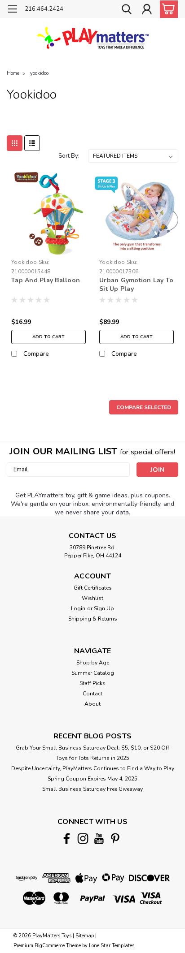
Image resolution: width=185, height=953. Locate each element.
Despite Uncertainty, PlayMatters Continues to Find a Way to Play (92, 768)
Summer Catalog (92, 673)
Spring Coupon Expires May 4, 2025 (92, 778)
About (92, 703)
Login (78, 608)
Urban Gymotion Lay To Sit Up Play (136, 284)
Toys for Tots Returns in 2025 (92, 758)
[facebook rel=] (66, 838)
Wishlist (92, 598)
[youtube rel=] (99, 838)
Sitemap (84, 935)
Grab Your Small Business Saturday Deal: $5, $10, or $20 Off (92, 747)
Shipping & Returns (92, 618)
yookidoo (39, 73)
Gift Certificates (93, 587)
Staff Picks (92, 683)
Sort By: (68, 156)
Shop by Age (92, 662)
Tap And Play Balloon (45, 280)
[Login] (147, 10)
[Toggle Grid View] (14, 143)
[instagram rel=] (82, 838)
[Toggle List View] (32, 143)
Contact (92, 693)
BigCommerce (50, 945)
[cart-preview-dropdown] (166, 9)
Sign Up (104, 608)
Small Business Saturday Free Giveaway (92, 789)
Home (13, 73)
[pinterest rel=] (115, 838)
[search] (126, 10)
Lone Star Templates (111, 945)
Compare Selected (143, 407)
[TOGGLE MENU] (12, 10)
